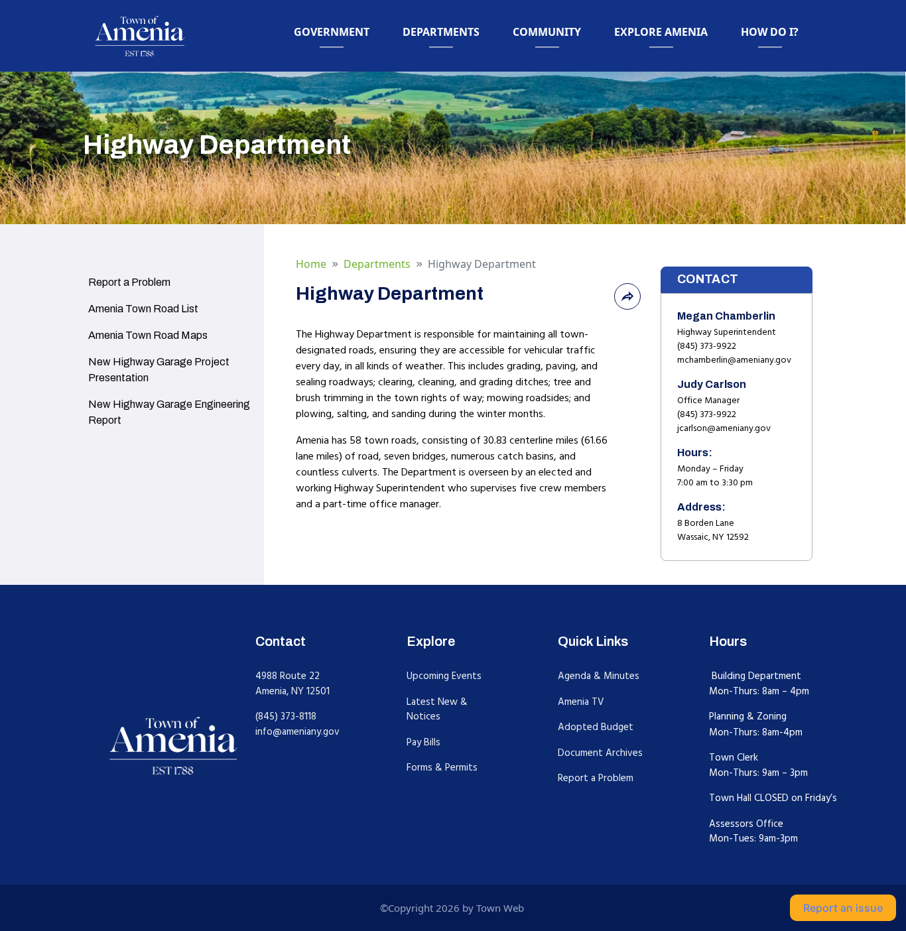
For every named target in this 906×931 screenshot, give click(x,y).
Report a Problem (595, 778)
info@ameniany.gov (297, 732)
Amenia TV (581, 702)
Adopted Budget (595, 727)
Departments (377, 264)
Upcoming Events (444, 676)
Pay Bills (423, 742)
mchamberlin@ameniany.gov (734, 360)
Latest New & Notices (437, 709)
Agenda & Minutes (598, 676)
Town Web (500, 907)
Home (311, 264)
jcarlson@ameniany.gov (724, 428)
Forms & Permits (442, 768)
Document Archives (600, 753)
